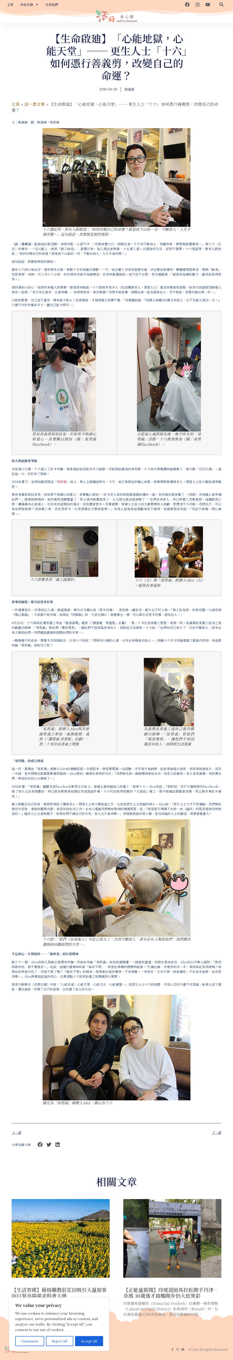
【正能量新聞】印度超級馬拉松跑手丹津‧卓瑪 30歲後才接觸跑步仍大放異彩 (170, 1292)
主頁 (10, 4)
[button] (221, 4)
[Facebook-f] (172, 1349)
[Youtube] (207, 4)
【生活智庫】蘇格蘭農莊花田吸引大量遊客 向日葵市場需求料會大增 (59, 1292)
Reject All (59, 1341)
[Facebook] (187, 4)
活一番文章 (34, 104)
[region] (59, 1324)
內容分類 (26, 4)
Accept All (89, 1341)
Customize (29, 1341)
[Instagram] (197, 4)
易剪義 (62, 481)
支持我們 (51, 4)
